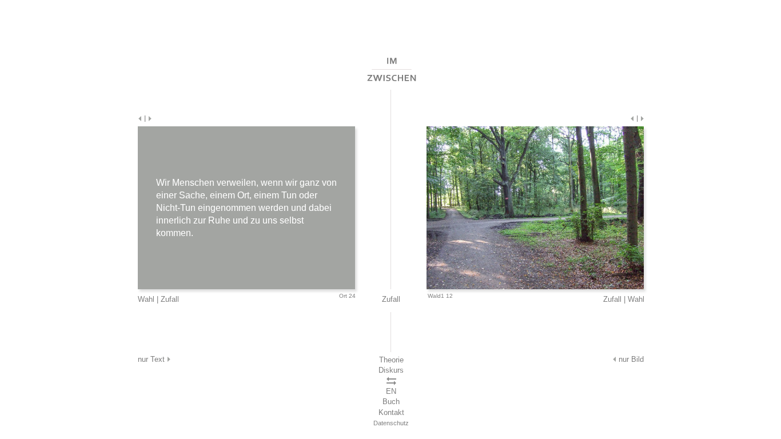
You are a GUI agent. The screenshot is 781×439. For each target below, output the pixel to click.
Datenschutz (391, 423)
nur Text (152, 359)
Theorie (391, 360)
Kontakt (391, 412)
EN (391, 391)
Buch (391, 401)
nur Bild (630, 359)
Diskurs (391, 370)
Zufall (170, 299)
